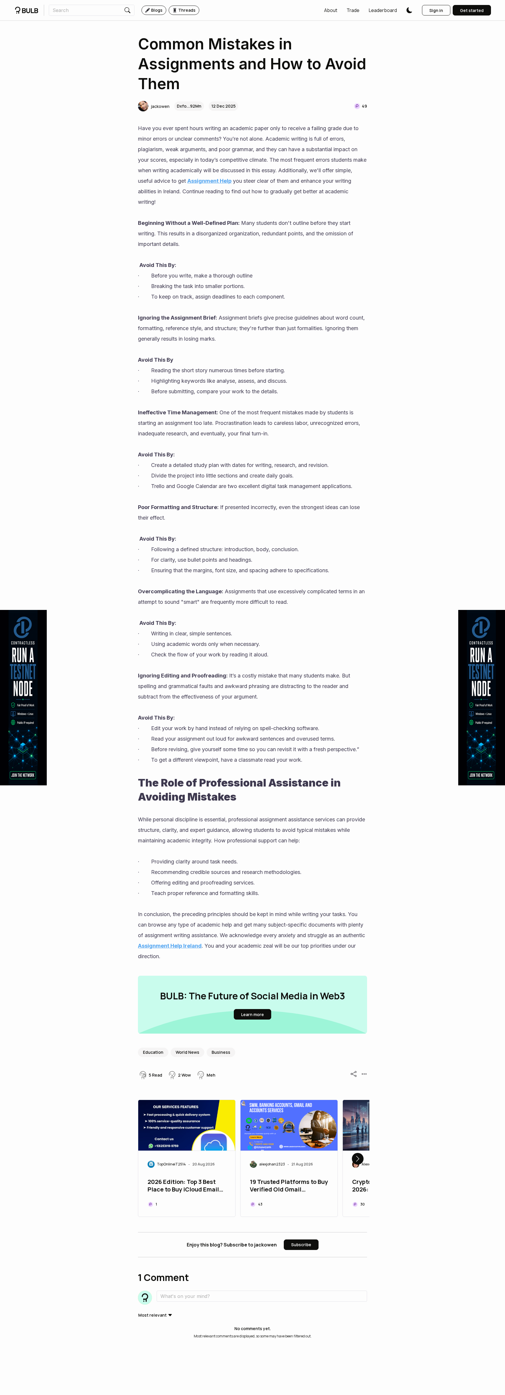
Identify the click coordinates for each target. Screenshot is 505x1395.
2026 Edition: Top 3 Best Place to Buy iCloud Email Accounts (183, 1186)
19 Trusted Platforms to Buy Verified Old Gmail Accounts (289, 1186)
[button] (330, 10)
